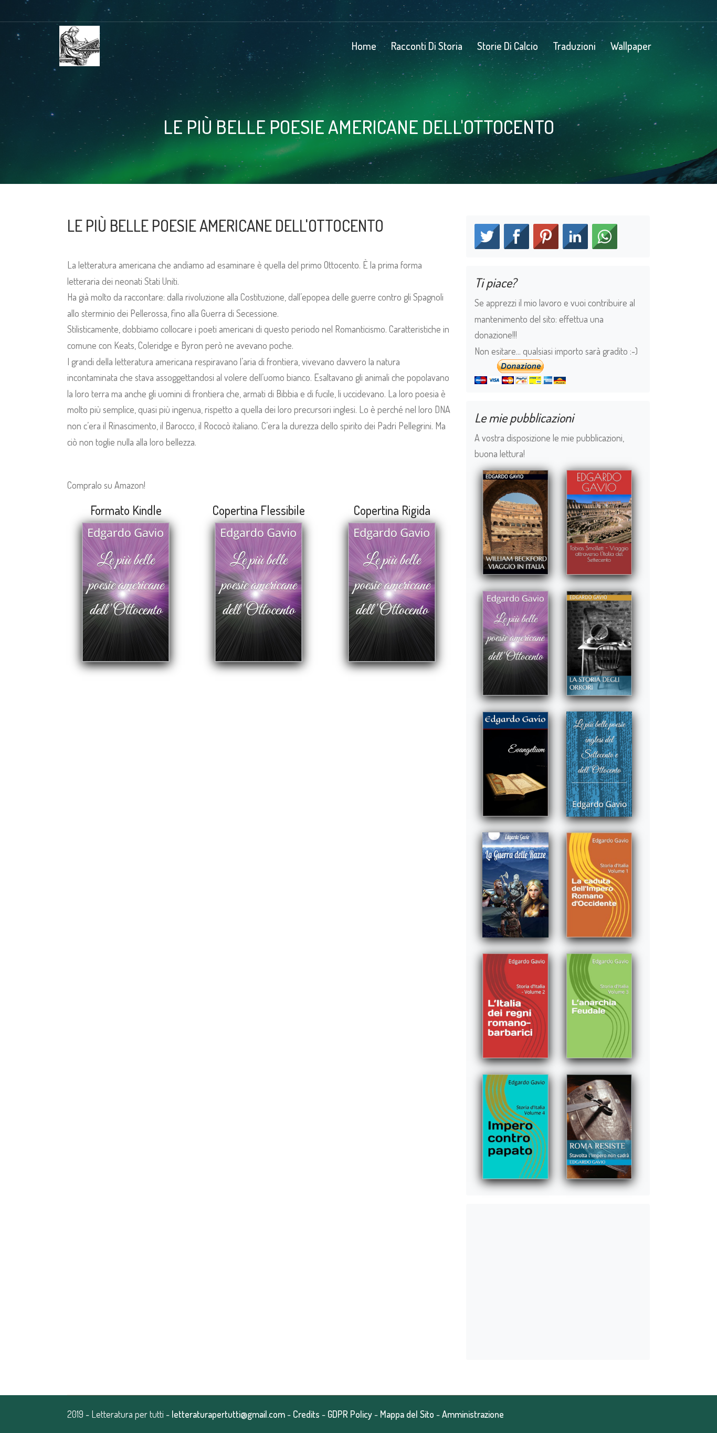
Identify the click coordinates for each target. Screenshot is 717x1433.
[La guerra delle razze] (515, 883)
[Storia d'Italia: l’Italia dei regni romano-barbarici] (515, 1004)
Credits (306, 1414)
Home (364, 46)
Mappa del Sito (407, 1414)
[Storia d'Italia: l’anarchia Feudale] (599, 1004)
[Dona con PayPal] (520, 370)
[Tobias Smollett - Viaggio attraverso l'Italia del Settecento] (599, 521)
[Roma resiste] (599, 1125)
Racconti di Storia (426, 46)
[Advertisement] (258, 754)
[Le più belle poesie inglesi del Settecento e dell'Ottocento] (599, 762)
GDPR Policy (350, 1414)
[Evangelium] (515, 762)
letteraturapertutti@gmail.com (228, 1414)
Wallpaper (630, 46)
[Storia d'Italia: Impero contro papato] (515, 1125)
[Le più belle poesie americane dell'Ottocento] (515, 641)
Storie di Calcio (507, 46)
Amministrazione (473, 1414)
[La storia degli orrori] (599, 641)
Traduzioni (574, 46)
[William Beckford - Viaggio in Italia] (515, 521)
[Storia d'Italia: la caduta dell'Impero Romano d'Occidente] (599, 883)
